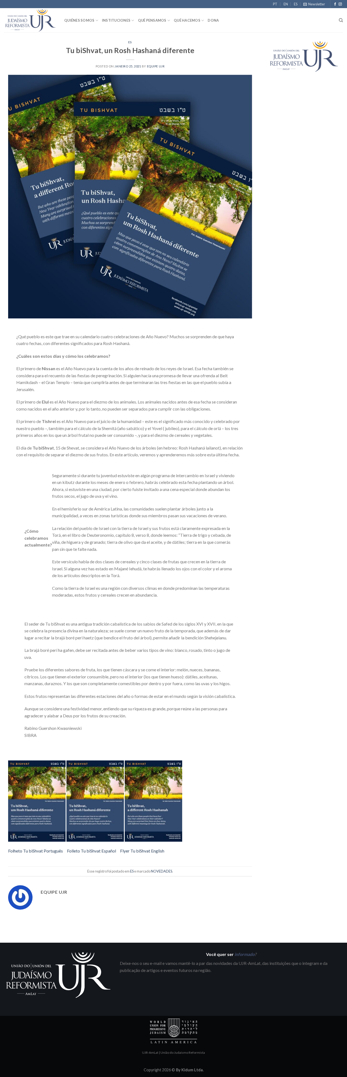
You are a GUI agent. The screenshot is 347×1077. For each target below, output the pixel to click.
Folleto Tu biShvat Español (91, 850)
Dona (213, 20)
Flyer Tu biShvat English (142, 850)
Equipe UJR (156, 66)
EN (286, 4)
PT (275, 4)
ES (295, 4)
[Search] (341, 20)
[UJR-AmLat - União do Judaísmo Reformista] (30, 20)
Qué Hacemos (187, 20)
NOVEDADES (161, 871)
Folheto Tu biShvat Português (35, 850)
